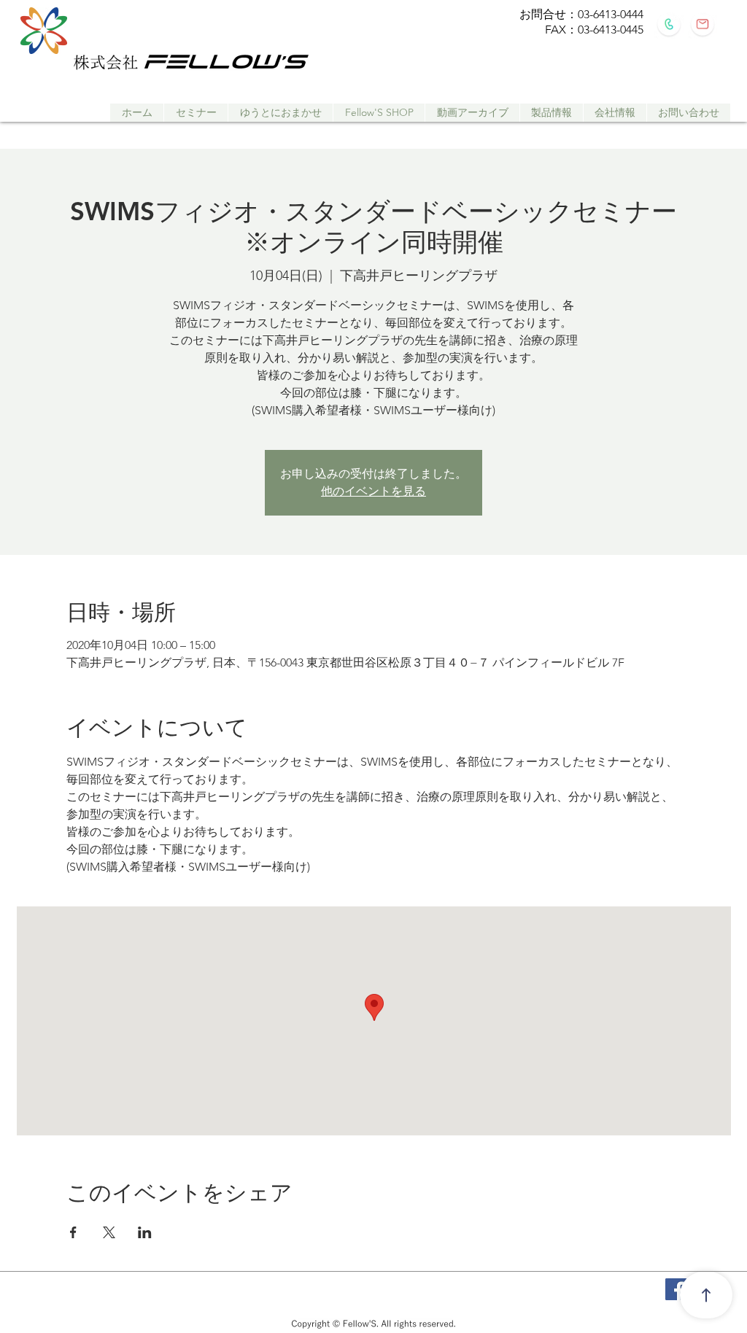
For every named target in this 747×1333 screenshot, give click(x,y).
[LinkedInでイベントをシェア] (145, 1232)
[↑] (706, 1295)
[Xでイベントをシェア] (109, 1232)
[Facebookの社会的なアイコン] (676, 1289)
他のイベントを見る (373, 491)
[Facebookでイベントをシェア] (73, 1232)
